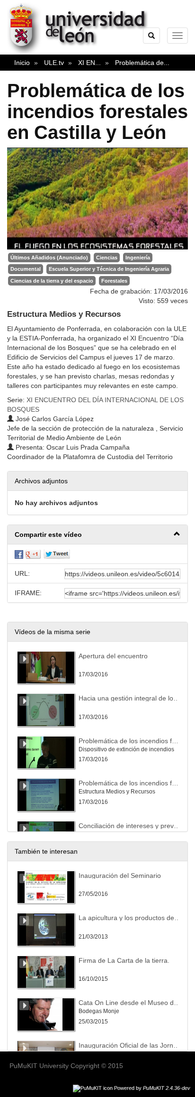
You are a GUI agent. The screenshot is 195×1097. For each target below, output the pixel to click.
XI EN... (89, 62)
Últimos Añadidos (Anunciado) (49, 257)
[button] (97, 534)
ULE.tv (54, 62)
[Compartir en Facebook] (19, 554)
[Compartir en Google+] (33, 554)
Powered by (152, 1088)
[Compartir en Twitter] (57, 554)
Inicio (22, 62)
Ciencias (106, 257)
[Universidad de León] (82, 52)
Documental (25, 269)
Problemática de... (142, 62)
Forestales (114, 281)
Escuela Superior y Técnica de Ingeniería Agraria (109, 269)
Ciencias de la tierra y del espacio (51, 281)
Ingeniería (137, 257)
